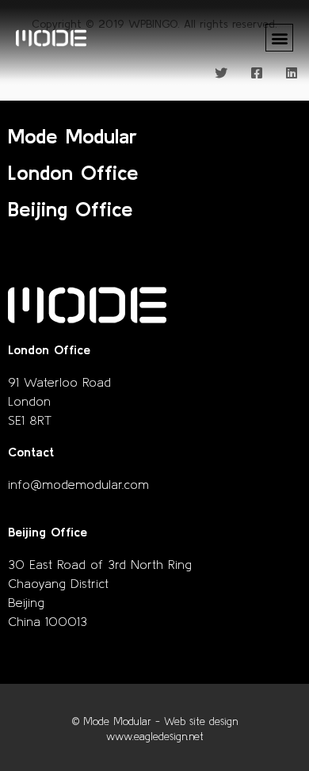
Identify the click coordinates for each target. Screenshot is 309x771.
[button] (279, 38)
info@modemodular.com (78, 484)
